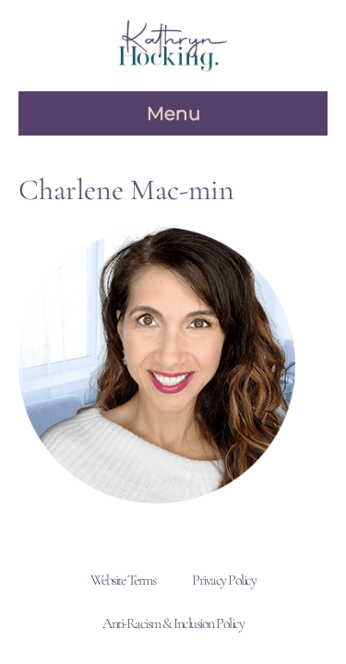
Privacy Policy (224, 580)
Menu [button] (173, 113)
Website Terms (123, 580)
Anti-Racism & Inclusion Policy (173, 623)
